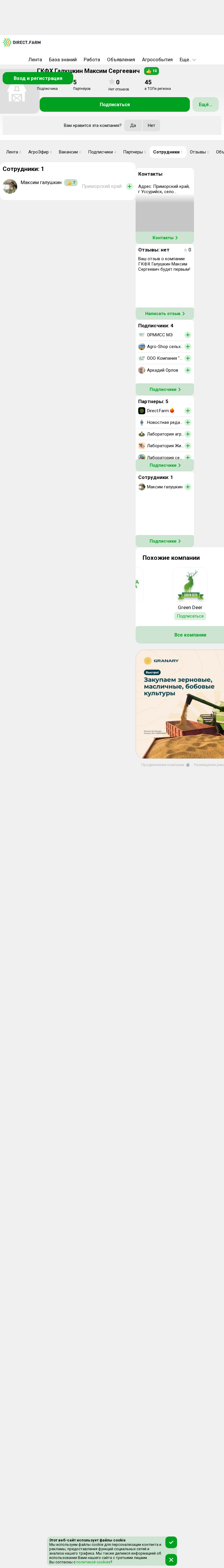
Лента (35, 59)
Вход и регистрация (38, 78)
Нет (151, 125)
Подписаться (115, 104)
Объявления (121, 59)
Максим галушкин (41, 182)
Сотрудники (168, 152)
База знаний (63, 59)
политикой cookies (93, 1562)
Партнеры (134, 152)
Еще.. (185, 59)
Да (133, 125)
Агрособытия (157, 59)
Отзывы (199, 152)
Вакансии (70, 152)
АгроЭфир (40, 152)
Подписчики (102, 152)
